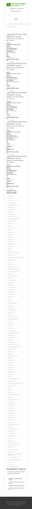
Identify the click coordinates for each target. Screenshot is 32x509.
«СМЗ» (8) (9, 422)
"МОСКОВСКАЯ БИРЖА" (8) (13, 253)
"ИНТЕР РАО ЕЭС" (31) (12, 227)
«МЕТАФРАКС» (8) (11, 371)
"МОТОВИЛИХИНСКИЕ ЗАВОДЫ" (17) (15, 257)
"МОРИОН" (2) (10, 250)
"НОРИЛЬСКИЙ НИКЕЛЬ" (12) (13, 271)
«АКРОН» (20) (10, 326)
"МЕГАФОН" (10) (10, 241)
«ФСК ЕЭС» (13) (10, 440)
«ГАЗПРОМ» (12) (11, 342)
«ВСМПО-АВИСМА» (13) (12, 337)
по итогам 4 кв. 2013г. (10, 116)
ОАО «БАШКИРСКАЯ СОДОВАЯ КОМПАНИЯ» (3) (14, 455)
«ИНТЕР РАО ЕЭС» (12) (12, 355)
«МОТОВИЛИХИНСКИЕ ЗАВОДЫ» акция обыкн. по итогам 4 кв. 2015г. (16, 37)
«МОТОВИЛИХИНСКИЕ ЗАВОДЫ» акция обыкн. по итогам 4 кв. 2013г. (16, 95)
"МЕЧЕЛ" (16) (10, 246)
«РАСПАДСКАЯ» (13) (11, 403)
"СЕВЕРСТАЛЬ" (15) (11, 294)
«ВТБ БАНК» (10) (11, 339)
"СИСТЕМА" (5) (10, 296)
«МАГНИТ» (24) (10, 367)
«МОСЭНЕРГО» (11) (11, 380)
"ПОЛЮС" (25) (10, 278)
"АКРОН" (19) (10, 198)
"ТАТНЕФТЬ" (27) (10, 307)
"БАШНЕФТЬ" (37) (11, 207)
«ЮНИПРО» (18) (11, 447)
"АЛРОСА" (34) (10, 200)
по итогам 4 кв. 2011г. (10, 179)
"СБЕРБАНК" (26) (11, 291)
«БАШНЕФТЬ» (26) (11, 335)
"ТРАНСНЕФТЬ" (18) (11, 310)
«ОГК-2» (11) (10, 396)
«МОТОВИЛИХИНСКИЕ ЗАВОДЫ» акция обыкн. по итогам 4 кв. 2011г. (16, 159)
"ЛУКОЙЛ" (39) (10, 234)
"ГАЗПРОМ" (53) (10, 214)
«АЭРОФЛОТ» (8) (11, 330)
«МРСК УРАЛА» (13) (11, 385)
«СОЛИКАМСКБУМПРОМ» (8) (13, 424)
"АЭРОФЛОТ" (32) (11, 202)
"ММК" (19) (9, 248)
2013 (7, 113)
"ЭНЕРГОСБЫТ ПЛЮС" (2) (13, 319)
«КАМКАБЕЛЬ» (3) (11, 360)
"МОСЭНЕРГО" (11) (11, 255)
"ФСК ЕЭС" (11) (10, 314)
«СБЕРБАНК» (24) (11, 415)
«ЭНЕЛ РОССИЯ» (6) (12, 442)
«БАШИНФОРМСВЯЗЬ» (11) (13, 332)
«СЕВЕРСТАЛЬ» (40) (11, 417)
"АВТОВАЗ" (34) (10, 195)
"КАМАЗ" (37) (10, 230)
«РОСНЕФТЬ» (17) (11, 406)
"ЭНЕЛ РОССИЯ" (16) (12, 316)
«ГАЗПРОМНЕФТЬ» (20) (12, 344)
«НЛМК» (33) (10, 390)
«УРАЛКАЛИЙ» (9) (11, 435)
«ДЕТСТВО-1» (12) (11, 348)
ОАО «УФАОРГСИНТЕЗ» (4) (13, 466)
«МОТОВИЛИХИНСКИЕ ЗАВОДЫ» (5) (15, 383)
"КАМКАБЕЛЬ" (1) (11, 232)
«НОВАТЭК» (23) (11, 392)
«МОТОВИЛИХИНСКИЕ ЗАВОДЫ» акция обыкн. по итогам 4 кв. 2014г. (16, 66)
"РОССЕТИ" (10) (10, 284)
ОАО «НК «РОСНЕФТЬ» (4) (13, 457)
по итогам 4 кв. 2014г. (10, 86)
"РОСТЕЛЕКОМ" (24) (11, 287)
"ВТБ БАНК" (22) (10, 211)
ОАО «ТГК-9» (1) (10, 464)
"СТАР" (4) (9, 300)
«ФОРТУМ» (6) (10, 438)
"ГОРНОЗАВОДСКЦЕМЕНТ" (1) (13, 218)
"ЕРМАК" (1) (9, 223)
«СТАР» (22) (10, 426)
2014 (7, 84)
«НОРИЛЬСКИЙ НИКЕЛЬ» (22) (14, 394)
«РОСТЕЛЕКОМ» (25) (12, 410)
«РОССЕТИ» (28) (11, 408)
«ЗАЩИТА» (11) (10, 353)
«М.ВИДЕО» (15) (10, 364)
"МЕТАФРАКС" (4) (11, 243)
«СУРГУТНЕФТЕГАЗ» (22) (12, 428)
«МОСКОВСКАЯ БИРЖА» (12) (13, 378)
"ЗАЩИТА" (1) (10, 225)
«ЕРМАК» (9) (10, 351)
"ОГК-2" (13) (9, 273)
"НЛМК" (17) (9, 264)
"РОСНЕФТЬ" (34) (11, 282)
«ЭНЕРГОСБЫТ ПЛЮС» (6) (13, 444)
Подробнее (11, 61)
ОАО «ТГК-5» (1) (10, 462)
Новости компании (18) (12, 449)
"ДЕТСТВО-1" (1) (10, 221)
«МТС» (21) (9, 387)
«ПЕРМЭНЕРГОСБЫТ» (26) (13, 399)
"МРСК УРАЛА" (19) (11, 259)
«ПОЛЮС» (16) (10, 401)
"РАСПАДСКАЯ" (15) (11, 280)
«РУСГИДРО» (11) (11, 412)
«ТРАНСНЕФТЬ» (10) (11, 433)
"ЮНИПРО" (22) (10, 321)
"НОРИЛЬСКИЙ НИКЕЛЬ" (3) (13, 268)
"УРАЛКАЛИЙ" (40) (11, 312)
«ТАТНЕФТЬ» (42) (11, 431)
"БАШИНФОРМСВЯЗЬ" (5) (12, 205)
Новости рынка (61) (11, 451)
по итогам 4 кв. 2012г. (10, 145)
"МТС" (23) (9, 262)
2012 (7, 142)
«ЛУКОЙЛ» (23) (10, 362)
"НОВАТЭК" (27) (10, 266)
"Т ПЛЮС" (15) (10, 305)
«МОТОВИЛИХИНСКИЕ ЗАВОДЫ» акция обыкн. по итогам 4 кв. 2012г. (16, 124)
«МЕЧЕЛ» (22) (10, 374)
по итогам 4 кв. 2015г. (10, 57)
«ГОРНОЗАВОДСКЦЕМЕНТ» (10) (14, 346)
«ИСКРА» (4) (10, 358)
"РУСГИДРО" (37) (11, 289)
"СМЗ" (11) (9, 298)
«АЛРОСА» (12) (10, 328)
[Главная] (16, 4)
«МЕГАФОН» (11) (11, 369)
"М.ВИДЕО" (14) (10, 237)
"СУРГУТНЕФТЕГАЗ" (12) (12, 303)
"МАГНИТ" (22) (10, 239)
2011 (7, 177)
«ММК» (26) (9, 376)
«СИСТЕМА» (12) (11, 419)
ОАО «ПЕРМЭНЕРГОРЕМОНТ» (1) (14, 459)
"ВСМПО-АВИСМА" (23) (12, 209)
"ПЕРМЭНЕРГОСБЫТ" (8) (12, 275)
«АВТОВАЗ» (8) (10, 323)
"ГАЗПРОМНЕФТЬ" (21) (12, 216)
